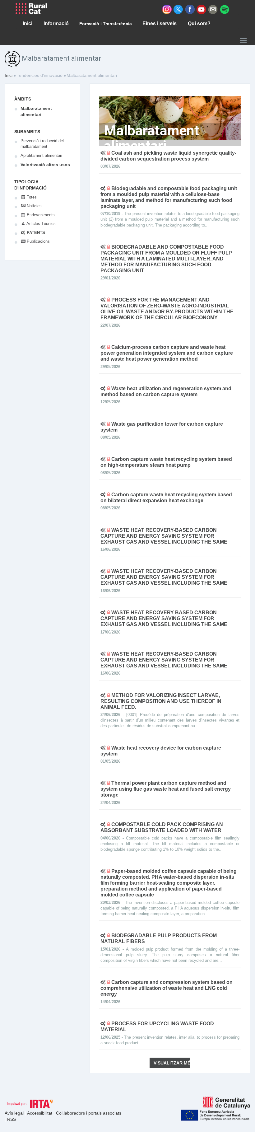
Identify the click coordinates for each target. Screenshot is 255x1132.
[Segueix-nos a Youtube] (201, 9)
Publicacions (38, 241)
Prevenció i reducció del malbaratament (42, 143)
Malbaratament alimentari (36, 111)
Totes (31, 197)
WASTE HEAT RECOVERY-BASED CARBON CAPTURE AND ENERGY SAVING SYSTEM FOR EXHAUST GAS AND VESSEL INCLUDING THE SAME (163, 536)
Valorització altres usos (45, 164)
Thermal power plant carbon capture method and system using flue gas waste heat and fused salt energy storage (165, 789)
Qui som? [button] (199, 23)
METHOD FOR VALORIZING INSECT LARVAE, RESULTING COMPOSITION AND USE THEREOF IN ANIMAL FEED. (160, 701)
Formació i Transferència (105, 23)
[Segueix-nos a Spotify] (224, 9)
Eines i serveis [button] (159, 23)
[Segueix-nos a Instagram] (167, 9)
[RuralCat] (34, 8)
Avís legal (15, 1113)
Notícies (34, 205)
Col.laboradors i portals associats (88, 1113)
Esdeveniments (40, 215)
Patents (35, 232)
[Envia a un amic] (213, 9)
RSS (11, 1119)
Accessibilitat (40, 1113)
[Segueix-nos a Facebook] (190, 9)
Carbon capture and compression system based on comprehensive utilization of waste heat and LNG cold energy (166, 988)
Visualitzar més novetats (172, 1062)
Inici (8, 75)
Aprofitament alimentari (41, 155)
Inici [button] (27, 23)
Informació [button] (56, 23)
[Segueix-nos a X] (178, 9)
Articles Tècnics (41, 223)
